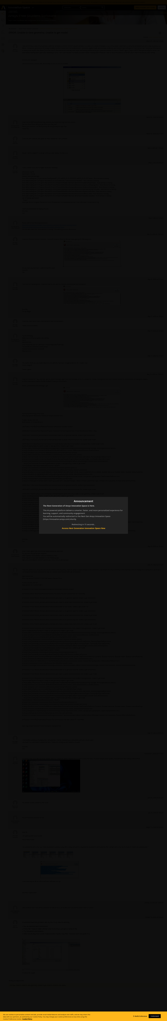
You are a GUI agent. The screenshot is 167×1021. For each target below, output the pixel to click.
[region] (83, 1016)
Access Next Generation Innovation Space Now (83, 528)
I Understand (155, 1016)
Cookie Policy (27, 1019)
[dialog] (83, 510)
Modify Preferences (141, 1016)
